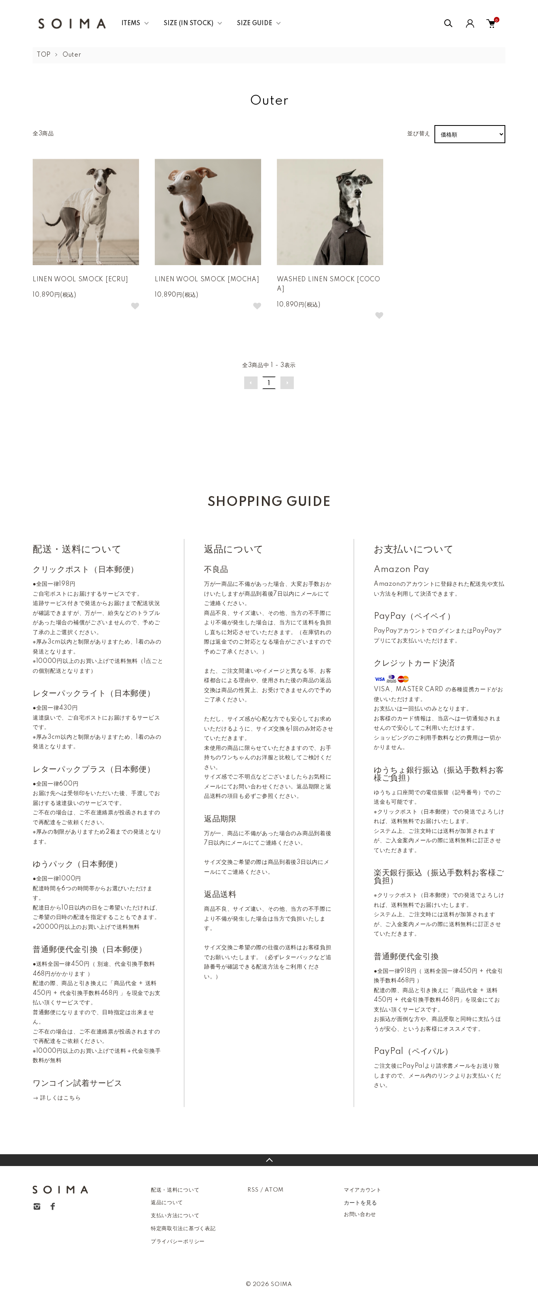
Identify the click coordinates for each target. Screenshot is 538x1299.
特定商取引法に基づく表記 (183, 1228)
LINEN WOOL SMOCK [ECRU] (80, 280)
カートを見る (360, 1202)
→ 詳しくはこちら (57, 1098)
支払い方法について (175, 1215)
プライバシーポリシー (178, 1241)
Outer (72, 55)
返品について (167, 1202)
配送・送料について (175, 1190)
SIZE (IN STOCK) (188, 23)
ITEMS (130, 23)
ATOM (274, 1190)
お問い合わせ (360, 1214)
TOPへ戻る (269, 1160)
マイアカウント (363, 1190)
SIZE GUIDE (254, 23)
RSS (253, 1190)
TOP (44, 55)
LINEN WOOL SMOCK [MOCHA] (207, 280)
